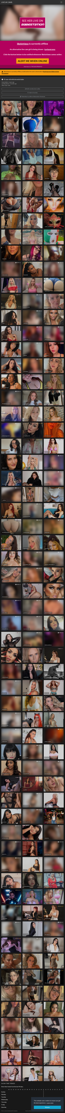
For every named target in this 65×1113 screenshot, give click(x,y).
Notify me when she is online (33, 89)
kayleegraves (50, 49)
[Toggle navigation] (61, 2)
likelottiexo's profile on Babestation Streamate (33, 96)
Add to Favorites (33, 92)
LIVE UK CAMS (6, 2)
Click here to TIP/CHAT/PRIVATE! (33, 66)
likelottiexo (23, 43)
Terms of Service (29, 1110)
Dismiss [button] (47, 1107)
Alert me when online (32, 61)
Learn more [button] (50, 1103)
